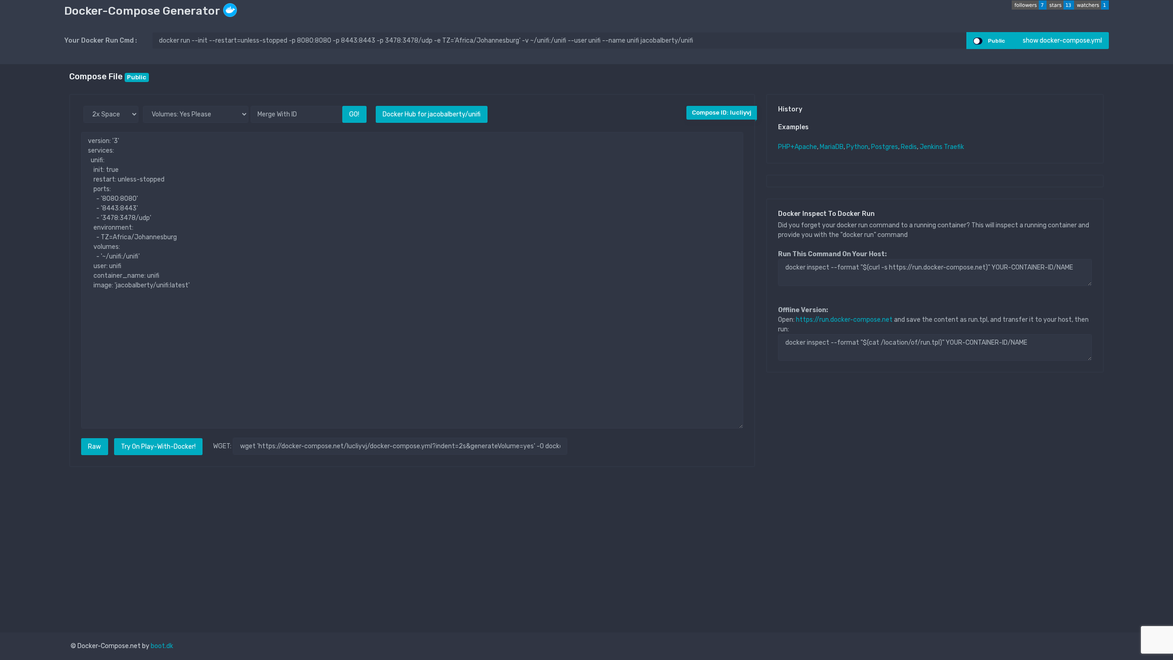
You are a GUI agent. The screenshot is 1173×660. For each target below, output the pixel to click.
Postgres (884, 147)
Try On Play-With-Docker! (158, 447)
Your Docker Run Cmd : (100, 40)
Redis (909, 147)
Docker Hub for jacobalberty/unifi (432, 114)
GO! (354, 114)
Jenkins (931, 147)
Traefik (954, 147)
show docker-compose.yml (1062, 40)
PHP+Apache (797, 147)
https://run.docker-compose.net (844, 320)
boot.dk (162, 646)
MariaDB (832, 147)
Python (857, 147)
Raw (94, 447)
